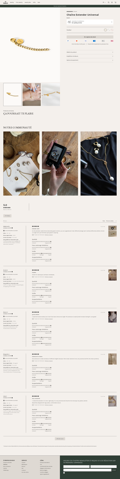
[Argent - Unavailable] (109, 30)
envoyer (114, 470)
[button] (72, 11)
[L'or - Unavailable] (105, 30)
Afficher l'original (49, 234)
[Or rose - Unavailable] (112, 30)
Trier (104, 221)
